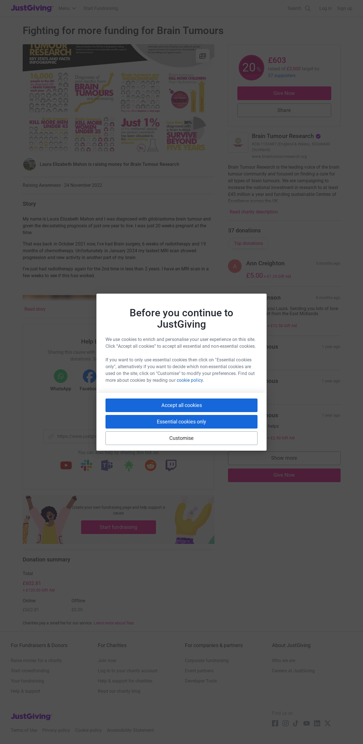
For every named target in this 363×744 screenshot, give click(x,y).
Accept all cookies (181, 405)
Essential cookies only (181, 422)
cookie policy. (190, 380)
